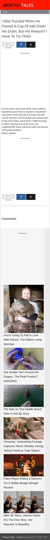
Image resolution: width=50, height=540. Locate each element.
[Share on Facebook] (21, 45)
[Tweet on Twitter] (30, 45)
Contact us (22, 537)
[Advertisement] (25, 80)
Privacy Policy (9, 537)
